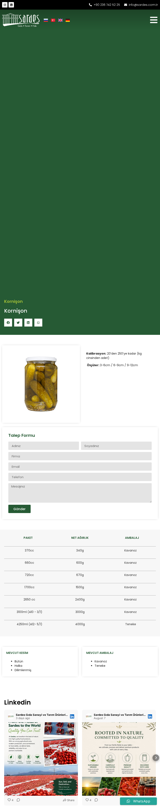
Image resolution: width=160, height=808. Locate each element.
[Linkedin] (11, 4)
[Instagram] (5, 4)
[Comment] (17, 800)
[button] (8, 323)
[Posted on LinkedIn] (72, 716)
